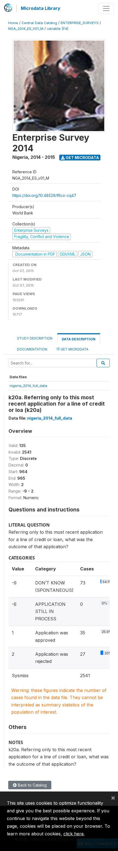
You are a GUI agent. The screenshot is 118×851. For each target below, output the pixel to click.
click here (73, 833)
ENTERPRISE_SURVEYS (80, 23)
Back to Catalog (32, 785)
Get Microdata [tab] (74, 349)
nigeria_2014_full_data (28, 385)
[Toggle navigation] (106, 8)
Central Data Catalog (39, 23)
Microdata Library (40, 8)
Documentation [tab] (32, 349)
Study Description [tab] (34, 338)
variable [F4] (57, 29)
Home (13, 23)
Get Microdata (82, 157)
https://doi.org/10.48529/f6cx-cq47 (44, 195)
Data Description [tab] (78, 339)
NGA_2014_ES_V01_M (25, 29)
